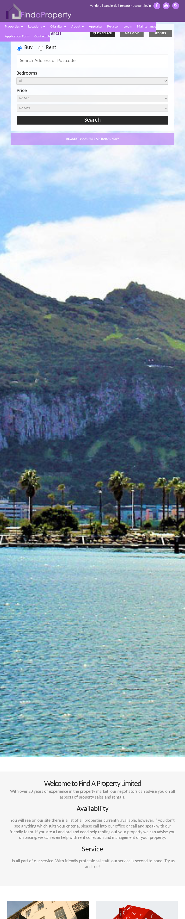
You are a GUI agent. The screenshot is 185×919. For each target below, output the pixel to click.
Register (113, 26)
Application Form (17, 36)
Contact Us (42, 36)
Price (22, 90)
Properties (12, 26)
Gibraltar (56, 26)
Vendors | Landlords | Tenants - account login (120, 6)
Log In (128, 26)
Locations (35, 26)
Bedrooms (26, 73)
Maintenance (146, 26)
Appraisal (95, 26)
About (75, 26)
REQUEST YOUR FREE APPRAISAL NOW (92, 139)
